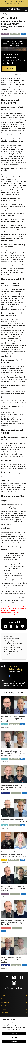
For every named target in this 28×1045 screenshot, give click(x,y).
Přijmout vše (14, 1033)
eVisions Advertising (8, 74)
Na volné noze (6, 928)
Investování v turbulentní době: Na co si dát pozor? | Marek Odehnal (13, 719)
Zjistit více (17, 1029)
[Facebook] (21, 977)
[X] (11, 626)
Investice (4, 724)
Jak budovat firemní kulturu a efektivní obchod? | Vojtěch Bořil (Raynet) (13, 888)
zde (10, 656)
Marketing (11, 14)
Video (23, 33)
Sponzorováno (15, 33)
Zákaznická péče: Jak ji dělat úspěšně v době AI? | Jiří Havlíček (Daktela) (13, 787)
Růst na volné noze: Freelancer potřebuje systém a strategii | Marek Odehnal (12, 922)
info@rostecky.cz (14, 988)
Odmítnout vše (14, 1041)
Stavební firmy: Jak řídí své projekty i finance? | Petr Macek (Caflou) (13, 960)
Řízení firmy (5, 793)
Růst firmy (5, 894)
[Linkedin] (5, 626)
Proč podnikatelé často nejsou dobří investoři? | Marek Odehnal (14, 821)
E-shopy (4, 859)
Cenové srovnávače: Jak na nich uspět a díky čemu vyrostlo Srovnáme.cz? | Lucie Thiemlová (13, 854)
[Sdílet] (17, 626)
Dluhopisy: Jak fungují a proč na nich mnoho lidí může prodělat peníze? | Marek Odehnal (13, 753)
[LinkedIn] (6, 977)
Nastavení (14, 1037)
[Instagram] (14, 983)
